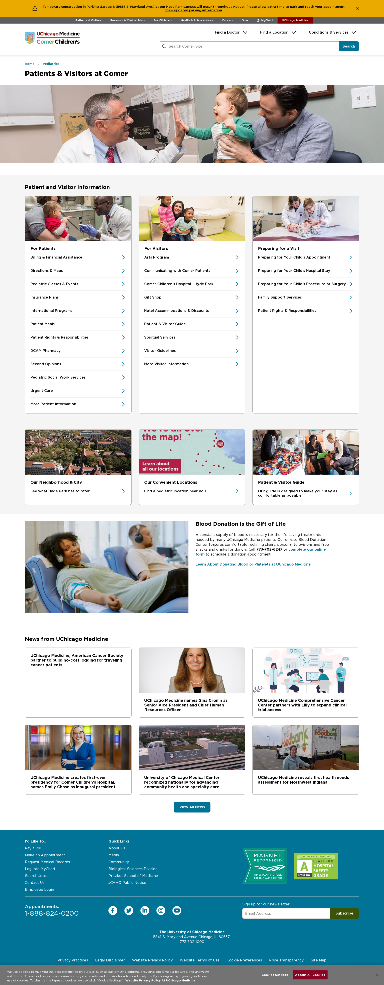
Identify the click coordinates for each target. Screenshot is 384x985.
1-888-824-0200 (52, 910)
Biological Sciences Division (133, 869)
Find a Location (274, 32)
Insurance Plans (44, 297)
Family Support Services (280, 297)
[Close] (377, 975)
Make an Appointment (45, 855)
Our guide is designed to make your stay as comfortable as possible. (297, 493)
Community (118, 862)
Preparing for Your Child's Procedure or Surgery (302, 284)
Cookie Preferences (244, 960)
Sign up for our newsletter (266, 904)
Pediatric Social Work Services (58, 377)
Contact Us (34, 883)
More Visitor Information (166, 364)
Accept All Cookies (310, 974)
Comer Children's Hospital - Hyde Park (178, 284)
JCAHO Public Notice (127, 883)
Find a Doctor (227, 32)
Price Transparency (286, 960)
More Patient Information (53, 404)
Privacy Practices (73, 960)
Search (349, 46)
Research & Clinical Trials (127, 20)
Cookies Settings (275, 974)
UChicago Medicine (295, 20)
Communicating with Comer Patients (177, 271)
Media (113, 855)
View (169, 10)
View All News (192, 807)
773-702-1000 (192, 942)
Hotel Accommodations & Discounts (176, 311)
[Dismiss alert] (357, 8)
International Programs (51, 311)
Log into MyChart (40, 869)
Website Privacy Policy (152, 960)
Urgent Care (41, 391)
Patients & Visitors (89, 20)
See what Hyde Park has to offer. (60, 491)
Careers (227, 20)
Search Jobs (36, 876)
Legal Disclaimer (110, 960)
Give (245, 20)
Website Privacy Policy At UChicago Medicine (160, 980)
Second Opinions (45, 364)
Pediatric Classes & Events (54, 284)
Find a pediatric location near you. (175, 491)
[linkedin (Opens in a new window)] (144, 910)
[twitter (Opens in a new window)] (128, 910)
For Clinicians (163, 20)
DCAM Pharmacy (45, 351)
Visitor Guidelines (160, 351)
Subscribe (344, 913)
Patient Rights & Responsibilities (59, 337)
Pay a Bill (33, 848)
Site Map (318, 960)
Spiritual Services (159, 337)
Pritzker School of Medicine (133, 876)
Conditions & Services (328, 32)
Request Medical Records (47, 862)
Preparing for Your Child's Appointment (294, 257)
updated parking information (198, 10)
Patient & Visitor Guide (165, 324)
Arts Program (156, 257)
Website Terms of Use (200, 960)
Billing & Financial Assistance (56, 257)
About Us (116, 848)
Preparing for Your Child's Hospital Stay (294, 271)
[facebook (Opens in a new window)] (112, 910)
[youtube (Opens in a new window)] (176, 910)
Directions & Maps (46, 271)
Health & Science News (197, 20)
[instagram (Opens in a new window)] (160, 910)
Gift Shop (153, 297)
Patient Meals (42, 324)
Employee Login (39, 889)
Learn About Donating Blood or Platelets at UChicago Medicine (253, 564)
